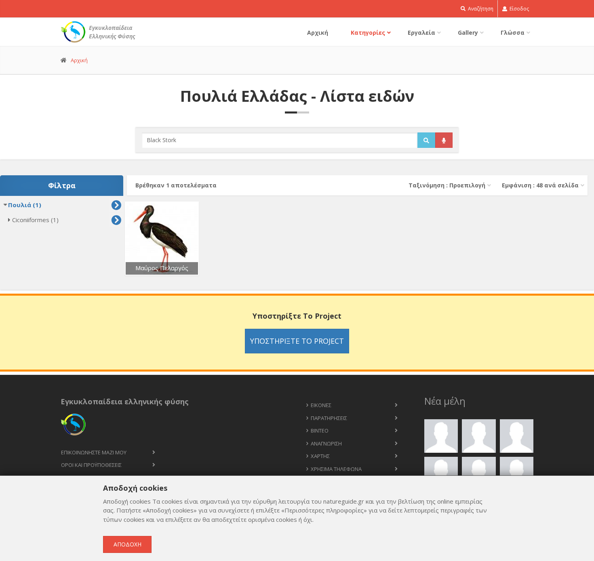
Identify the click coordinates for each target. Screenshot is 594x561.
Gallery (468, 32)
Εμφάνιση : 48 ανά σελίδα (540, 185)
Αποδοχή (127, 544)
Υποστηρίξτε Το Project (297, 341)
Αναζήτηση (480, 8)
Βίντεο (320, 430)
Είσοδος (518, 8)
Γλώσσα (512, 32)
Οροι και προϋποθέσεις (91, 465)
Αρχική (317, 32)
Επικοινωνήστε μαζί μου (93, 452)
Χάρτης (320, 456)
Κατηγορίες (368, 32)
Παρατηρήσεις (329, 418)
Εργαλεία (421, 32)
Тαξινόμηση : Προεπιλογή (447, 185)
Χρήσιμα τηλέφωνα (336, 469)
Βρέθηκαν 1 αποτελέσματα (176, 185)
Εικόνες (321, 405)
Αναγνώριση (326, 443)
